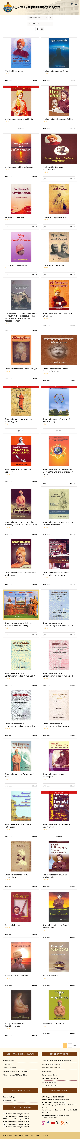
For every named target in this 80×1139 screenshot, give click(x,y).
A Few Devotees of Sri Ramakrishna (15, 1075)
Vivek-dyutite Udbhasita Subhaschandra (53, 168)
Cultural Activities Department (51, 1064)
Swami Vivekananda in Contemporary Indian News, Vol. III (58, 674)
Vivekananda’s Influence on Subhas (58, 119)
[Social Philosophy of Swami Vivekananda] (59, 856)
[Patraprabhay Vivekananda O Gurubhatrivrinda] (21, 1005)
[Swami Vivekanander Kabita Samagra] (21, 350)
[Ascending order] (51, 18)
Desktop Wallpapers (9, 1097)
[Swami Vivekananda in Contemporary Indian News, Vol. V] (59, 605)
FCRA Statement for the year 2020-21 (16, 1114)
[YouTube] (53, 1123)
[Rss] (62, 1123)
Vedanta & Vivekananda (15, 217)
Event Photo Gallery (9, 1100)
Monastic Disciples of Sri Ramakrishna (15, 1071)
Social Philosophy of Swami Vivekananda (55, 875)
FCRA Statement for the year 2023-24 (16, 1121)
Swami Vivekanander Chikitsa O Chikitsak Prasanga (56, 369)
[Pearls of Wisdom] (59, 957)
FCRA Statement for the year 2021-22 (16, 1116)
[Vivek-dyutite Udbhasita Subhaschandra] (59, 149)
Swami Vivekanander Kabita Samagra (21, 368)
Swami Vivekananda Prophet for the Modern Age (20, 573)
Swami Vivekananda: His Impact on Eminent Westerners (58, 523)
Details (35, 80)
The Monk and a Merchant (54, 265)
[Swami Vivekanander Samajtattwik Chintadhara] (59, 295)
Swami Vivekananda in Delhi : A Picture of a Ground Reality (18, 624)
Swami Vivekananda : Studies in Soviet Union (56, 825)
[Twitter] (58, 1123)
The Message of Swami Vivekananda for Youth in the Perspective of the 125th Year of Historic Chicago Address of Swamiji (21, 317)
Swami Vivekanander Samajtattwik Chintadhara (58, 314)
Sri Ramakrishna (8, 1060)
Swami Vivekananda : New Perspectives (16, 875)
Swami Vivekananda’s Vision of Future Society (56, 420)
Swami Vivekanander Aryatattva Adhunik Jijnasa (18, 420)
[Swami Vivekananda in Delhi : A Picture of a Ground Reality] (21, 605)
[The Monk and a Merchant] (59, 247)
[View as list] (42, 29)
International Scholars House (51, 1068)
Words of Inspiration (14, 71)
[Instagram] (43, 1123)
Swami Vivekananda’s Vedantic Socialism (18, 470)
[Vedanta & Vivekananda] (21, 199)
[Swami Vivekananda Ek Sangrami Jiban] (21, 756)
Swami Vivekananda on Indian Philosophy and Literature (56, 573)
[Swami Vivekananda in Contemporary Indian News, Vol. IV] (21, 655)
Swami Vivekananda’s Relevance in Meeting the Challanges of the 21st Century (58, 472)
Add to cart (9, 80)
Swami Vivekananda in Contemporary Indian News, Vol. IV (20, 674)
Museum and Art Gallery (50, 1075)
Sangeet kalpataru (13, 925)
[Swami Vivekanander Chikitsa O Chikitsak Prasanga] (59, 350)
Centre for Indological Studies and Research (56, 1060)
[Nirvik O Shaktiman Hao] (59, 1005)
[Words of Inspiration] (21, 53)
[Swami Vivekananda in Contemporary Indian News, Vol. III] (59, 655)
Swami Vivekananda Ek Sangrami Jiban (19, 775)
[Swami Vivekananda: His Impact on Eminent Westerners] (59, 504)
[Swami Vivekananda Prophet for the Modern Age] (21, 554)
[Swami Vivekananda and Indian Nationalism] (21, 806)
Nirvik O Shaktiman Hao (53, 1023)
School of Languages (49, 1082)
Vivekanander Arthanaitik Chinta (19, 119)
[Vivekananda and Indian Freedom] (21, 149)
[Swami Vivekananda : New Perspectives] (21, 856)
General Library (47, 1071)
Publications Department (50, 1078)
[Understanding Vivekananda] (59, 199)
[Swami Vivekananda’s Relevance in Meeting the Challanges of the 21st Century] (59, 451)
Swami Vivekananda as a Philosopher (53, 775)
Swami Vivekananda (9, 1068)
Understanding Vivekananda (55, 217)
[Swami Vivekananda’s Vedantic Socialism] (21, 451)
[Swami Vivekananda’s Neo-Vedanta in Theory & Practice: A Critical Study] (21, 504)
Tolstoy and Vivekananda (16, 265)
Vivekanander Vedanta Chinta (55, 71)
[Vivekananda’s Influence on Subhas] (59, 101)
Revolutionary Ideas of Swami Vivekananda (56, 926)
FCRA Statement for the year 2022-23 (16, 1119)
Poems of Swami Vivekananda (18, 975)
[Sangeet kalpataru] (21, 907)
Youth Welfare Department (50, 1086)
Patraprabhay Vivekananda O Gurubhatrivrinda (17, 1024)
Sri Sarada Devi (8, 1064)
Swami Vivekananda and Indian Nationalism (18, 825)
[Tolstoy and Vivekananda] (21, 247)
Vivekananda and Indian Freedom (19, 167)
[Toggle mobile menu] (76, 4)
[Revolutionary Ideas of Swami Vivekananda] (59, 907)
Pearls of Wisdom (50, 975)
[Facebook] (48, 1123)
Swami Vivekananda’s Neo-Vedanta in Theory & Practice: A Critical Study (21, 523)
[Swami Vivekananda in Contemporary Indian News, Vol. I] (59, 705)
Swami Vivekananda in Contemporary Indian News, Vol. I (57, 724)
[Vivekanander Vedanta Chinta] (59, 53)
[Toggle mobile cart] (72, 4)
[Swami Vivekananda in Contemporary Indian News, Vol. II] (21, 705)
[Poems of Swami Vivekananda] (21, 957)
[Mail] (67, 1123)
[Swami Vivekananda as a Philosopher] (59, 756)
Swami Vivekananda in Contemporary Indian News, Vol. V (58, 624)
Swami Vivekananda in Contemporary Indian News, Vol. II (20, 724)
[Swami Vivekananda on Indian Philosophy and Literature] (59, 554)
